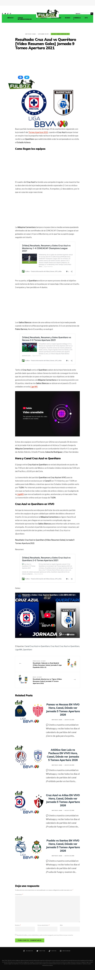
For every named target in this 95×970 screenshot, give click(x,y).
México (10, 18)
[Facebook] (3, 13)
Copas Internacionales (25, 18)
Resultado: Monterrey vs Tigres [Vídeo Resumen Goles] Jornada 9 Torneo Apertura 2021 (47, 680)
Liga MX (34, 387)
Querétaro (27, 649)
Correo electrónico (43, 925)
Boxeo (67, 18)
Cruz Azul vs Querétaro (69, 646)
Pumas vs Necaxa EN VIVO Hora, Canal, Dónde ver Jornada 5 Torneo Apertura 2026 (63, 709)
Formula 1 (77, 18)
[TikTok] (8, 13)
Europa (44, 18)
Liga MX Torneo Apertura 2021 (60, 34)
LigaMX (20, 494)
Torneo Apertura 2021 (38, 132)
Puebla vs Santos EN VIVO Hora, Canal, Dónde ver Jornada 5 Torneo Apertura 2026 (63, 845)
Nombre (18, 925)
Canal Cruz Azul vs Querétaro (37, 646)
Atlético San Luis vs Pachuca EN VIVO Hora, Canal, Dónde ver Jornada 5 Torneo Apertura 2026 (63, 755)
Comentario (19, 894)
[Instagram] (10, 13)
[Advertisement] (47, 63)
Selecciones (56, 18)
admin (34, 34)
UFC (86, 18)
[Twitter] (5, 13)
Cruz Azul (54, 646)
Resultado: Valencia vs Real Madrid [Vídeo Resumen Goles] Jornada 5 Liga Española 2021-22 (47, 664)
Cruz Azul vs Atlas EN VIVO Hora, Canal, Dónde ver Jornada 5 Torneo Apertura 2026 (63, 800)
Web (61, 925)
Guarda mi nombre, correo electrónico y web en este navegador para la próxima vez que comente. (45, 935)
